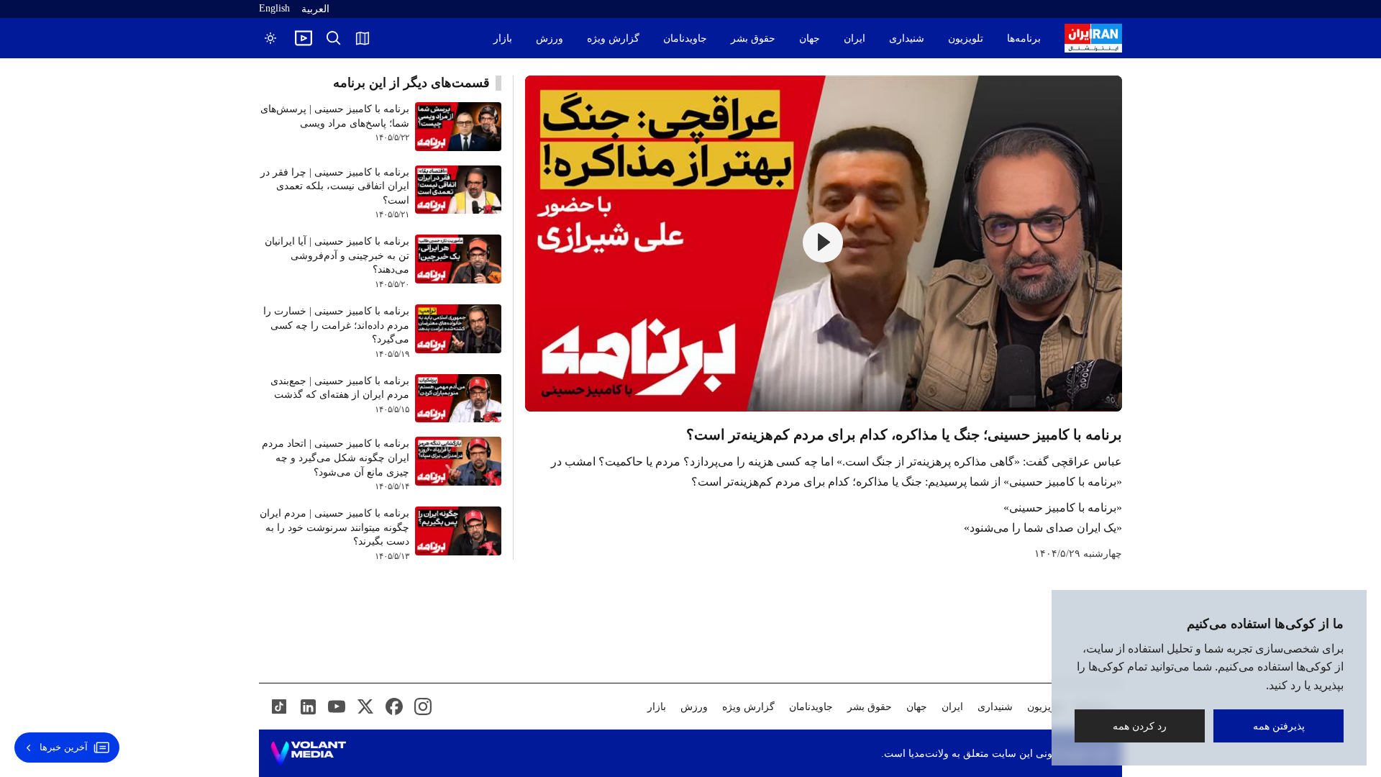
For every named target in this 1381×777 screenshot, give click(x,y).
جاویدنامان (685, 38)
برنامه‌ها (1024, 38)
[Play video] (303, 38)
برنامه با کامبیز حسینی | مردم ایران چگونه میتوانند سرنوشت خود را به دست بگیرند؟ (334, 527)
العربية (315, 9)
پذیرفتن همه (1279, 725)
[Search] (333, 38)
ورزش (549, 38)
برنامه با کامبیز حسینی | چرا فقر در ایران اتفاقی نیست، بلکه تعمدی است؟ (334, 186)
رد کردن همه (1140, 725)
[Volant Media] (308, 753)
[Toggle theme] (270, 38)
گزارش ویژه (613, 38)
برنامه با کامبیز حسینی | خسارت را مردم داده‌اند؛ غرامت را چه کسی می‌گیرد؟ (336, 325)
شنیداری (906, 38)
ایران (854, 38)
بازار (502, 38)
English (274, 8)
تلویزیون (965, 38)
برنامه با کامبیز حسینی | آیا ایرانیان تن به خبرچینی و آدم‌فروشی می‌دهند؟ (337, 255)
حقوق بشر (753, 38)
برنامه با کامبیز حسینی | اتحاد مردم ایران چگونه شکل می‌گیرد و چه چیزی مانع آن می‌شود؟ (335, 457)
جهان (809, 38)
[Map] (362, 38)
